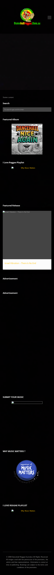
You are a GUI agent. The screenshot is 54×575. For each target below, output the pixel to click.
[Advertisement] (27, 62)
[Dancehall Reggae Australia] (27, 17)
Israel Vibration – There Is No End (20, 263)
